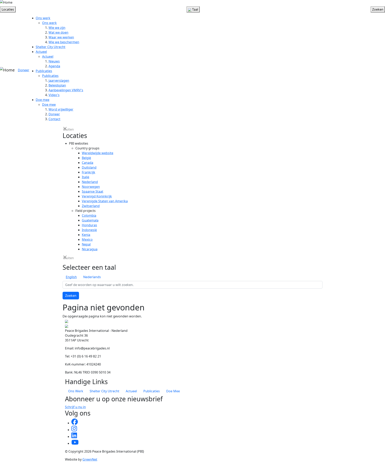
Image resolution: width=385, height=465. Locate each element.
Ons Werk (75, 391)
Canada (87, 162)
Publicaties (44, 71)
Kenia (86, 235)
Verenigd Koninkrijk (97, 196)
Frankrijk (88, 172)
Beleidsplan (57, 85)
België (86, 158)
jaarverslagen (59, 80)
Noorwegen (91, 186)
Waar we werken (61, 37)
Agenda (54, 66)
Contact (54, 119)
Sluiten (65, 129)
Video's (54, 95)
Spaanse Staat (92, 191)
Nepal (86, 244)
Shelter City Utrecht (50, 47)
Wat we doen (58, 32)
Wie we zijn (57, 27)
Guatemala (90, 220)
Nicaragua (89, 249)
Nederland (90, 182)
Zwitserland (91, 206)
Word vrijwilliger (61, 109)
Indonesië (89, 230)
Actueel (41, 51)
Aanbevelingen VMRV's (66, 90)
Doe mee (42, 100)
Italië (85, 177)
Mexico (87, 239)
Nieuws (54, 61)
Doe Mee (173, 391)
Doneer (23, 70)
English (71, 277)
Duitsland (89, 167)
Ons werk (43, 18)
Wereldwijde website (97, 153)
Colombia (89, 215)
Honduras (89, 225)
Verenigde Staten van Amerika (105, 201)
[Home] (6, 2)
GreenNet (89, 459)
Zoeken (70, 295)
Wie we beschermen (64, 42)
